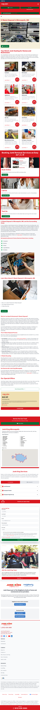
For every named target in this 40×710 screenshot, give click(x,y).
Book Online (11, 7)
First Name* (4, 509)
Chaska (4, 443)
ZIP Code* (3, 527)
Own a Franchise (4, 657)
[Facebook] (4, 636)
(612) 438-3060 (5, 195)
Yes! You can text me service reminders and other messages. (13, 532)
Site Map (2, 672)
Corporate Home (4, 675)
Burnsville (5, 439)
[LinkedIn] (11, 636)
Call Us (30, 7)
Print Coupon (5, 404)
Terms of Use (4, 694)
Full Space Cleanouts (26, 140)
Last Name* (4, 514)
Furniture (7, 72)
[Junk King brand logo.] (14, 585)
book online (19, 234)
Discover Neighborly (19, 604)
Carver (4, 440)
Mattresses (24, 95)
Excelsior (22, 441)
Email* (3, 518)
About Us (3, 650)
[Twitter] (7, 636)
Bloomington (5, 438)
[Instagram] (1, 636)
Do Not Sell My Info (24, 694)
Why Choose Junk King (5, 654)
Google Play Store (20, 616)
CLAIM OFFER (20, 408)
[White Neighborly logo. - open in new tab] (3, 1)
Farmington (23, 442)
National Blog (3, 665)
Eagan (22, 437)
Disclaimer (20, 697)
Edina (22, 439)
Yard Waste (24, 117)
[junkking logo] (20, 624)
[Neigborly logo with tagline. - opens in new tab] (29, 585)
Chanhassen (5, 442)
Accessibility (17, 694)
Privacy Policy (8, 537)
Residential (11, 482)
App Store (21, 613)
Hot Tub (6, 117)
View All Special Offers (19, 389)
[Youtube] (9, 636)
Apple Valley (5, 436)
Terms (4, 537)
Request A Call (20, 539)
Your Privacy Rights (34, 694)
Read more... (4, 447)
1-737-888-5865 (5, 216)
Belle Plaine (5, 437)
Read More (19, 578)
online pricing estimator (21, 338)
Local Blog (3, 668)
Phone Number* (4, 523)
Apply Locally (3, 659)
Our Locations (3, 670)
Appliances (7, 95)
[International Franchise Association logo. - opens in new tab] (3, 678)
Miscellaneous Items (9, 140)
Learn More (7, 80)
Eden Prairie (23, 438)
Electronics (24, 72)
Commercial (30, 482)
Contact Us (3, 652)
